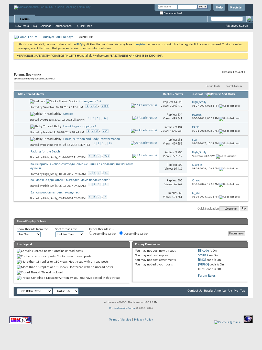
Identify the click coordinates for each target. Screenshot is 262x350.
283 (180, 139)
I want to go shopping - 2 (79, 126)
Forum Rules (206, 275)
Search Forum (234, 86)
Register (236, 7)
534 (180, 114)
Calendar (45, 25)
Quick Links (84, 25)
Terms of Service (120, 319)
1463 (105, 106)
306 (180, 180)
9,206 (178, 152)
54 (104, 118)
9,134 (178, 127)
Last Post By (199, 94)
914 (105, 131)
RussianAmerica (215, 290)
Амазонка (49, 119)
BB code (203, 250)
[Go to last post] (229, 106)
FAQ (34, 25)
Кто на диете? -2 (90, 101)
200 (180, 165)
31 (106, 184)
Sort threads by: (66, 229)
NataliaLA (49, 132)
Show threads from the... (33, 229)
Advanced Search (237, 25)
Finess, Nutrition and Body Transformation (91, 139)
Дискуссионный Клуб (58, 37)
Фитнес (68, 114)
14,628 (178, 102)
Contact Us (195, 290)
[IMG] (202, 260)
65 (180, 193)
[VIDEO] (203, 264)
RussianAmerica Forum (122, 308)
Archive (233, 290)
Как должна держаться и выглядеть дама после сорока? (70, 180)
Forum (25, 19)
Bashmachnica (52, 145)
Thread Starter (35, 94)
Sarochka (48, 107)
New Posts (22, 25)
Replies (167, 94)
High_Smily (50, 157)
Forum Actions (63, 25)
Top (244, 209)
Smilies (203, 255)
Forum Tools (213, 86)
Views (179, 94)
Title (20, 94)
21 (106, 172)
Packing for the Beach (45, 151)
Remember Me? (172, 13)
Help (219, 7)
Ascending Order (104, 233)
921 (106, 156)
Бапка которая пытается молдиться (55, 192)
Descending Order (135, 233)
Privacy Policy (143, 319)
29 (110, 143)
